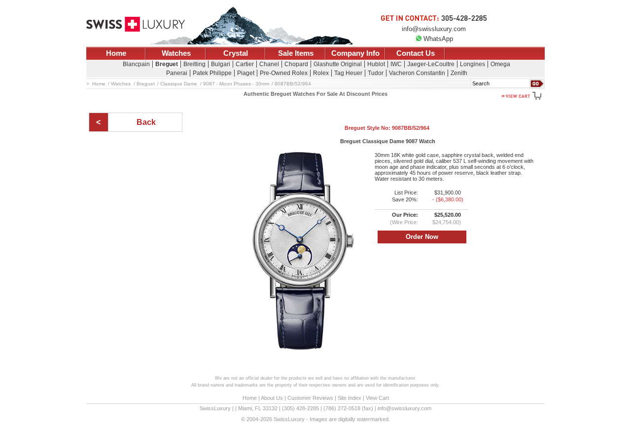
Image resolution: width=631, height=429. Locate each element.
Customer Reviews (310, 398)
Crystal (235, 53)
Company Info (355, 53)
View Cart (377, 398)
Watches (176, 53)
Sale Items (296, 53)
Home (116, 53)
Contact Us (415, 53)
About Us (272, 398)
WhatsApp (438, 38)
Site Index (349, 398)
